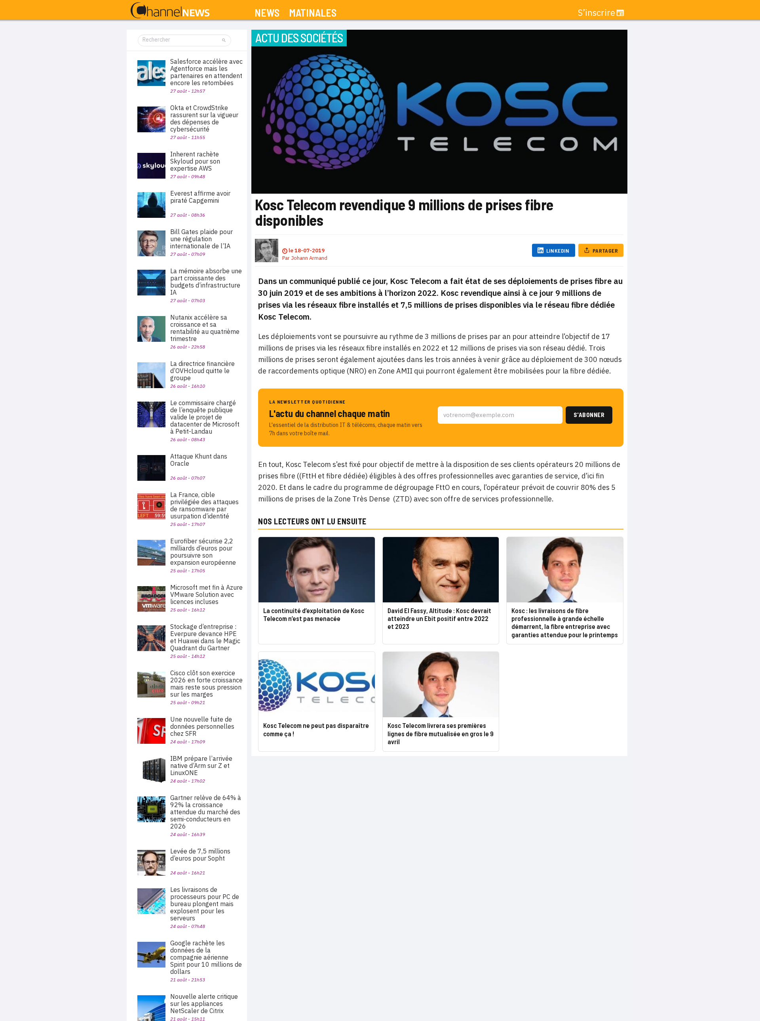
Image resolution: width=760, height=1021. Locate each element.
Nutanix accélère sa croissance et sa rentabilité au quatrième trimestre (204, 328)
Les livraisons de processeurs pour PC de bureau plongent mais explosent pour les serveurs (204, 904)
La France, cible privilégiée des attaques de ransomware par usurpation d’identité (204, 505)
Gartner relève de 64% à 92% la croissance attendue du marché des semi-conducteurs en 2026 (205, 812)
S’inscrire (596, 12)
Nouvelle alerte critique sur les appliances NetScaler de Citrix (204, 1003)
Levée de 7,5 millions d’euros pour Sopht (200, 854)
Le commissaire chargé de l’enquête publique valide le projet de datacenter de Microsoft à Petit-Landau (204, 417)
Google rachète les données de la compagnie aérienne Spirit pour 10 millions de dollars (206, 957)
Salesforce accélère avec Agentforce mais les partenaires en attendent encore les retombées (206, 72)
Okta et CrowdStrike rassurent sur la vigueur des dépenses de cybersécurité (204, 118)
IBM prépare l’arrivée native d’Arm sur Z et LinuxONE (201, 765)
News (267, 13)
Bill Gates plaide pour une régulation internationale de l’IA (201, 239)
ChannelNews (170, 10)
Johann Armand (309, 258)
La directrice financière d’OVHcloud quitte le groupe (202, 371)
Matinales (312, 13)
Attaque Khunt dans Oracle (198, 459)
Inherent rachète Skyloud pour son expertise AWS (195, 161)
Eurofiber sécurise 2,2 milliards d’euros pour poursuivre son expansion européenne (203, 551)
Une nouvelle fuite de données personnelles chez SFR (202, 726)
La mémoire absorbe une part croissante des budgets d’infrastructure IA (206, 281)
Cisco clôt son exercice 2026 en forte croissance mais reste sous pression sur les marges (206, 683)
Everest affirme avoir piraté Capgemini (200, 196)
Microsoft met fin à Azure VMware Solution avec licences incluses (206, 594)
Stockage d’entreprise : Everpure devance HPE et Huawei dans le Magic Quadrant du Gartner (205, 637)
